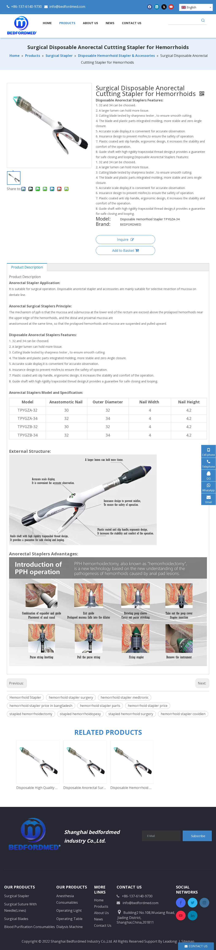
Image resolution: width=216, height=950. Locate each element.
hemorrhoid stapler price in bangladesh (40, 705)
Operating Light (69, 910)
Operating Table (69, 918)
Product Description (27, 267)
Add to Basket (123, 250)
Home (99, 900)
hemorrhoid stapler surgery (71, 697)
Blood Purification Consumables (29, 926)
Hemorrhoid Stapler (25, 697)
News (98, 919)
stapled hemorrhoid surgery (130, 714)
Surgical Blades (16, 918)
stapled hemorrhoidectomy (30, 714)
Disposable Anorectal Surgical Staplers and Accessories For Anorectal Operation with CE (84, 787)
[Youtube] (171, 7)
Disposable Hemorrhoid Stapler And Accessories (131, 787)
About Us (101, 912)
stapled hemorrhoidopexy (80, 714)
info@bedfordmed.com (67, 6)
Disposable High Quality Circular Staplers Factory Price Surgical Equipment (37, 787)
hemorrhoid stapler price (147, 705)
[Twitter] (164, 7)
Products (101, 906)
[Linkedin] (156, 7)
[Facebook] (149, 7)
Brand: (103, 224)
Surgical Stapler (16, 896)
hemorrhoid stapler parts (100, 705)
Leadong (170, 941)
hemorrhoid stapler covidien (183, 714)
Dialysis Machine (69, 926)
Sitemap (187, 941)
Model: (103, 219)
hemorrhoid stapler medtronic (124, 697)
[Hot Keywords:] (203, 21)
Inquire (122, 239)
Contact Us (102, 925)
